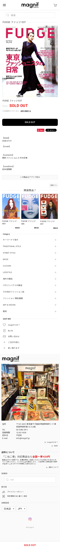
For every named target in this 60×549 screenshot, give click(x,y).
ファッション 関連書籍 (13, 298)
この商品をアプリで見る (30, 177)
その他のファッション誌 (13, 292)
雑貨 (5, 311)
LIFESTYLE (7, 272)
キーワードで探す (10, 240)
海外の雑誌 (8, 279)
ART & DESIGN (9, 305)
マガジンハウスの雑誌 (12, 285)
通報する (53, 185)
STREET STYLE (9, 253)
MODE (5, 259)
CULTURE (7, 266)
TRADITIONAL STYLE (12, 246)
